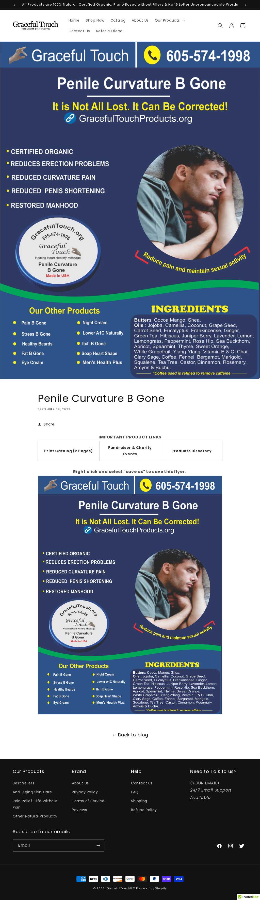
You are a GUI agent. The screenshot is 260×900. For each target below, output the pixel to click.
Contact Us (142, 783)
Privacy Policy (85, 792)
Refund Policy (144, 809)
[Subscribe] (98, 845)
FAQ (135, 792)
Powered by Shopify (151, 888)
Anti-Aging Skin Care (32, 792)
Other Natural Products (35, 816)
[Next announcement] (245, 5)
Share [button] (49, 424)
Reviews (79, 809)
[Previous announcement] (14, 5)
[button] (169, 20)
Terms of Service (88, 800)
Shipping (139, 800)
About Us (80, 783)
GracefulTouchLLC (121, 888)
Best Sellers (23, 783)
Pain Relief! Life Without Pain (35, 804)
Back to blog (133, 735)
